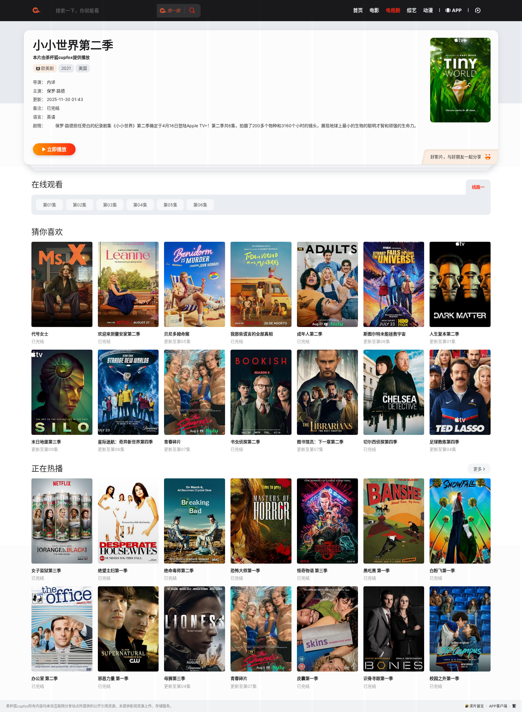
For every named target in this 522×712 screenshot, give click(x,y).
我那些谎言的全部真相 (251, 333)
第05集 (170, 204)
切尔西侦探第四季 (380, 441)
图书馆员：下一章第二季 (320, 441)
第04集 (140, 204)
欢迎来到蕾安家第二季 (119, 333)
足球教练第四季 (444, 441)
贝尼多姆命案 (176, 333)
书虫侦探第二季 (245, 441)
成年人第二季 (309, 333)
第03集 (110, 204)
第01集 (49, 204)
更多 (477, 468)
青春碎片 (172, 441)
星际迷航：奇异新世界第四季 (125, 441)
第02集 (79, 204)
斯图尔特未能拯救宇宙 (384, 333)
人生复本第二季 (444, 333)
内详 (51, 82)
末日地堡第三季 (46, 441)
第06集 (200, 204)
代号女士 (39, 333)
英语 (51, 116)
